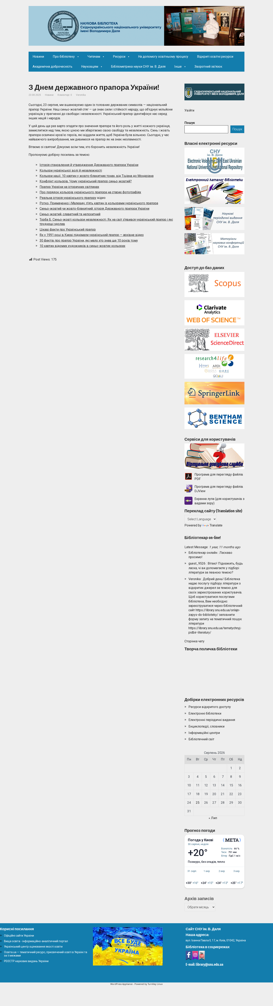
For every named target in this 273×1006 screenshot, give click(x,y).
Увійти (189, 110)
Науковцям (89, 66)
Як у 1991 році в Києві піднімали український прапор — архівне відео (92, 235)
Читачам (94, 56)
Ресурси (119, 56)
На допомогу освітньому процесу (163, 56)
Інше (178, 66)
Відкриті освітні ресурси (215, 56)
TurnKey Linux (155, 983)
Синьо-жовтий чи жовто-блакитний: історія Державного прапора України (94, 208)
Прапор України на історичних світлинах (69, 187)
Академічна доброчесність (52, 66)
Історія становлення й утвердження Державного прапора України (89, 165)
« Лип (213, 818)
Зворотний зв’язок (208, 66)
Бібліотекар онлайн (202, 553)
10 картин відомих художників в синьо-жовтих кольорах (82, 246)
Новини (38, 56)
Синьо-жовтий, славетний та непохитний (70, 214)
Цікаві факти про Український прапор (68, 229)
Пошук (189, 123)
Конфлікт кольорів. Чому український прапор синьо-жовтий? (86, 181)
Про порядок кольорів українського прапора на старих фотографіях (90, 192)
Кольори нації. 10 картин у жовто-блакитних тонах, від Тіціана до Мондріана (96, 176)
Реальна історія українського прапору (68, 198)
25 (197, 803)
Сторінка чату (194, 641)
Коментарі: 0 (65, 95)
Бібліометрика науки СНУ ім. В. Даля (138, 66)
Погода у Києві (200, 840)
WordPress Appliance (121, 983)
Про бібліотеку (64, 56)
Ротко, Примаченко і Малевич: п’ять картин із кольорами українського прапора (99, 203)
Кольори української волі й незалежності (71, 170)
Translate (216, 525)
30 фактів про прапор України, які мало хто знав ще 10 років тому (89, 240)
